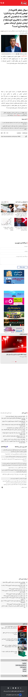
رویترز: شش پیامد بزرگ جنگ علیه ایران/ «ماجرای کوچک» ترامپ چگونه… (13, 433)
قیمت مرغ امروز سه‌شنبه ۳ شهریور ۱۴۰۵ (17, 589)
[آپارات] (8, 688)
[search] (1, 3)
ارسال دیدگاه (22, 267)
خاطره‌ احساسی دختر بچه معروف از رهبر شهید (15, 354)
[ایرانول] (14, 315)
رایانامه (26, 251)
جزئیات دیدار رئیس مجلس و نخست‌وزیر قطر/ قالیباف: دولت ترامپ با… (13, 430)
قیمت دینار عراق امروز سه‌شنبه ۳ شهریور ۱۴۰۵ (16, 604)
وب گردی (25, 624)
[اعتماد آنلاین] (24, 3)
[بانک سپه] (14, 308)
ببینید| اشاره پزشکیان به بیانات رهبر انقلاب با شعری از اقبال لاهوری (14, 126)
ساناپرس (24, 669)
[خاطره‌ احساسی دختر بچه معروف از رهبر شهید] (14, 344)
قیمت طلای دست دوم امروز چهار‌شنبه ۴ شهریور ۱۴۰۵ (14, 596)
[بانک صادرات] (14, 294)
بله (14, 115)
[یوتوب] (12, 688)
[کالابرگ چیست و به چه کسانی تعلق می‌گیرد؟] (22, 635)
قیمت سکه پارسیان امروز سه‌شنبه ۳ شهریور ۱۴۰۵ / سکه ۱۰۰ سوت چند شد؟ (13, 586)
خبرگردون (24, 663)
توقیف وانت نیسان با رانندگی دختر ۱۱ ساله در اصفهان (14, 439)
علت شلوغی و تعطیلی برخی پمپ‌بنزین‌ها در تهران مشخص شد (13, 606)
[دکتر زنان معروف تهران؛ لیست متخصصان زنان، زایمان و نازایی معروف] (22, 629)
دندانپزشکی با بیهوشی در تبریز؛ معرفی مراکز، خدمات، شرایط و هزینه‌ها (9, 646)
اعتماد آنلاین (9, 691)
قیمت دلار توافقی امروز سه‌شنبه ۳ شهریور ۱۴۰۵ (15, 594)
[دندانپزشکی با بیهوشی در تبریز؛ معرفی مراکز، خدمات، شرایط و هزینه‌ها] (22, 648)
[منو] (3, 3)
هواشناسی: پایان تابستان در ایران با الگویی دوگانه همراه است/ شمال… (14, 583)
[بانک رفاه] (14, 329)
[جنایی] (14, 322)
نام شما (25, 246)
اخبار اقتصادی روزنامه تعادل (21, 665)
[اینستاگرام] (17, 688)
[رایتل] (14, 301)
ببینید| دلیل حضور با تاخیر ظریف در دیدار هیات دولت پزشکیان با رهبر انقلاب (13, 128)
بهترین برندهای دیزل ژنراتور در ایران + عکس (9, 652)
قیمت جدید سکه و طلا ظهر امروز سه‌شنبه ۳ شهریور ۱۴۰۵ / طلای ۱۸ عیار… (13, 591)
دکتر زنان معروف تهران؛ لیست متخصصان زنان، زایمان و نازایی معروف (9, 627)
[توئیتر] (10, 688)
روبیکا (18, 115)
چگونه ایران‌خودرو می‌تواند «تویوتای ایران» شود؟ (15, 416)
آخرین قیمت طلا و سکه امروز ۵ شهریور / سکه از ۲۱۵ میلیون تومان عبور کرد (13, 441)
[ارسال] (18, 54)
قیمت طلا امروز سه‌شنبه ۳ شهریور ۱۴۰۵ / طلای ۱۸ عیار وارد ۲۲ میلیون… (13, 598)
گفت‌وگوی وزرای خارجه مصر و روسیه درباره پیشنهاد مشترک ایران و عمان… (13, 425)
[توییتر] (7, 133)
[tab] (15, 361)
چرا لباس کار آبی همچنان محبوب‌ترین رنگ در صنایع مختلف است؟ (9, 639)
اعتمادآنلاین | (24, 56)
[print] (16, 54)
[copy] (26, 136)
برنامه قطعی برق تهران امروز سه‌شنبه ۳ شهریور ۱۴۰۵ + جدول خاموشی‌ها (13, 601)
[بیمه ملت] (14, 280)
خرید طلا (24, 671)
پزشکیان (19, 133)
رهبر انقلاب (25, 133)
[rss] (20, 688)
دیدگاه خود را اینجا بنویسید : (21, 256)
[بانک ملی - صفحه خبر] (14, 273)
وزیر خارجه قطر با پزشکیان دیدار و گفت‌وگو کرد (16, 428)
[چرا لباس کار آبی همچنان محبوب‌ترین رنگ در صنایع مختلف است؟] (22, 641)
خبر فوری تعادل (23, 667)
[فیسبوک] (4, 133)
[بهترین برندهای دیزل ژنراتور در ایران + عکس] (22, 654)
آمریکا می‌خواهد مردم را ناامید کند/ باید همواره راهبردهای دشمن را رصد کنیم (14, 123)
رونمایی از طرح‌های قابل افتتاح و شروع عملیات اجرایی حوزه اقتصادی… (13, 418)
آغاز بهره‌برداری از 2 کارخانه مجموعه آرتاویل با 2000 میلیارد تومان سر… (13, 422)
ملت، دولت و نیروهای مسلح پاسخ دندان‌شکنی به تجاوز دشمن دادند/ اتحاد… (14, 436)
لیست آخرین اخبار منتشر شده (6, 413)
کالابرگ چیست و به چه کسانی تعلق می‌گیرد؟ (10, 633)
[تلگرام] (2, 133)
